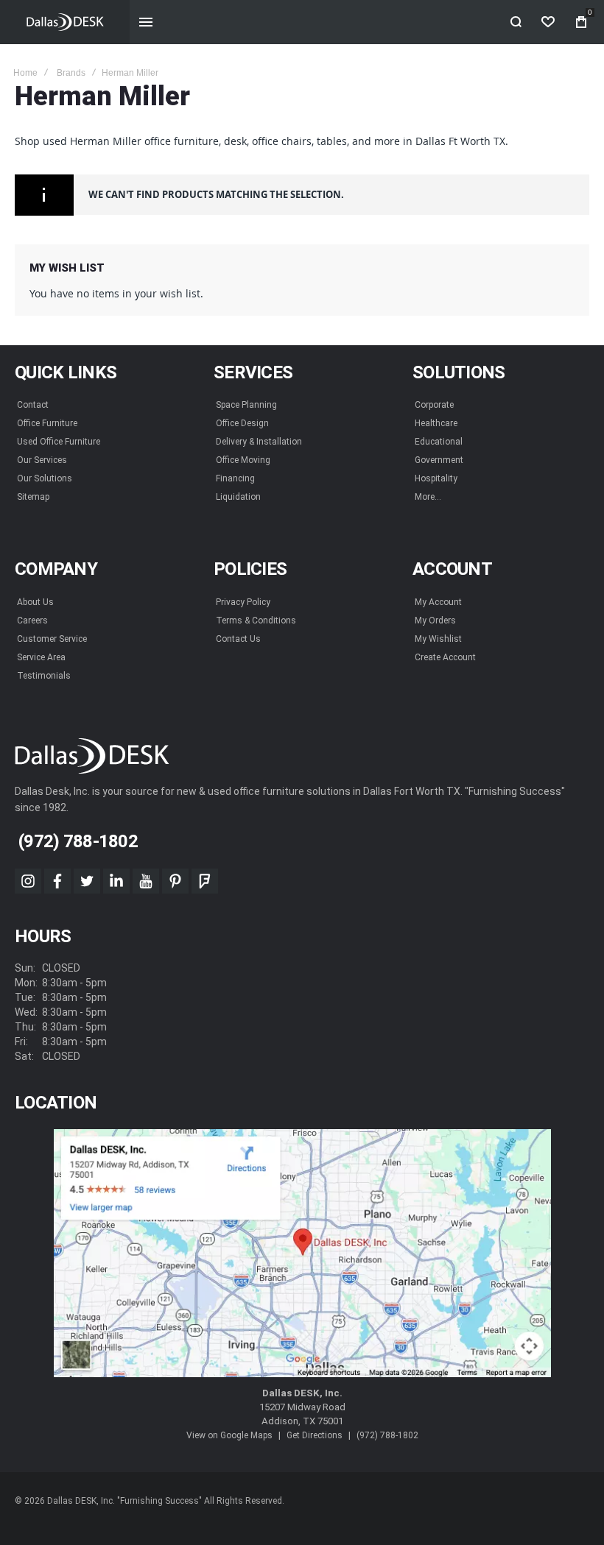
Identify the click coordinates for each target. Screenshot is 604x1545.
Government (439, 460)
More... (428, 497)
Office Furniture (47, 423)
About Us (35, 602)
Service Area (41, 657)
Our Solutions (44, 478)
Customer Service (52, 639)
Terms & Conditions (256, 620)
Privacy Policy (243, 602)
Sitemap (33, 497)
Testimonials (44, 676)
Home (25, 73)
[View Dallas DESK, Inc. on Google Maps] (302, 1253)
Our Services (42, 460)
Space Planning (246, 405)
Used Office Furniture (58, 441)
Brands (71, 73)
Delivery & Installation (259, 441)
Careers (32, 620)
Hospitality (436, 478)
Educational (439, 441)
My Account (438, 602)
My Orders (435, 620)
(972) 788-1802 (387, 1435)
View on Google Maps (229, 1435)
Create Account (445, 657)
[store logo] (65, 22)
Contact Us (238, 639)
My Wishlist (438, 639)
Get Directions (315, 1435)
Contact (33, 405)
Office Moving (243, 460)
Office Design (242, 423)
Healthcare (436, 423)
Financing (235, 478)
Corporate (434, 405)
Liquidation (238, 497)
